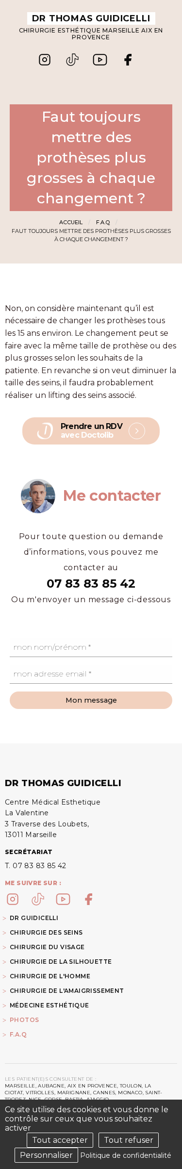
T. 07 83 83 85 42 (35, 865)
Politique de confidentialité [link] (125, 1155)
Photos (24, 1019)
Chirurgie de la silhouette (61, 961)
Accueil (71, 222)
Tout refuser (128, 1140)
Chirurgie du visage (47, 947)
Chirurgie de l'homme (50, 976)
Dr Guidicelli (34, 918)
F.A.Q (103, 222)
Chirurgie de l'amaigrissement (67, 990)
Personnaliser (46, 1155)
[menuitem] (91, 1019)
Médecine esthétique (49, 1005)
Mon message (91, 700)
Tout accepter (60, 1140)
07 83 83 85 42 (91, 583)
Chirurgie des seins (46, 932)
